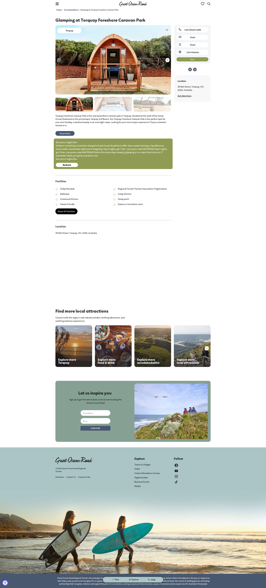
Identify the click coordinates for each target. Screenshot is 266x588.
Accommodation (71, 9)
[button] (167, 60)
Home (59, 9)
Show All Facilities (66, 211)
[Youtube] (176, 470)
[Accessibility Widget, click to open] (5, 583)
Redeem (67, 164)
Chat (153, 579)
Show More (65, 133)
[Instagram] (176, 476)
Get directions (184, 95)
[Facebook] (176, 465)
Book (192, 59)
